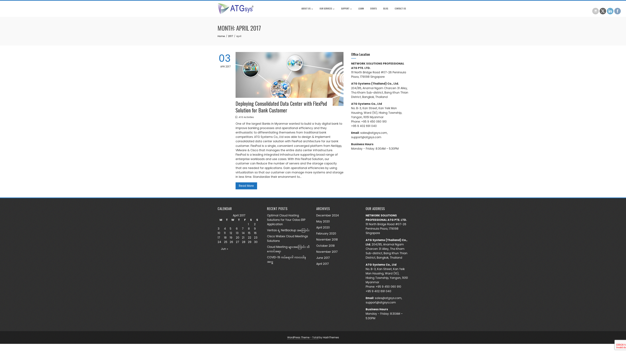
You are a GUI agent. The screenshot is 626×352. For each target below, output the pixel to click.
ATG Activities (246, 117)
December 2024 (327, 215)
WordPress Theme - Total (303, 337)
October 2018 (325, 246)
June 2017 (323, 258)
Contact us (400, 8)
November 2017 (327, 252)
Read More (246, 186)
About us (306, 8)
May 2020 (323, 221)
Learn (361, 8)
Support (345, 8)
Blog (385, 8)
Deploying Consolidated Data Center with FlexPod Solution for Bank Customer (281, 107)
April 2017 (322, 264)
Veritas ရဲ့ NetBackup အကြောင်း (288, 230)
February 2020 (326, 233)
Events (373, 8)
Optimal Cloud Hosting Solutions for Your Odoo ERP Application (286, 219)
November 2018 (327, 240)
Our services (326, 8)
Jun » (224, 249)
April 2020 (323, 227)
